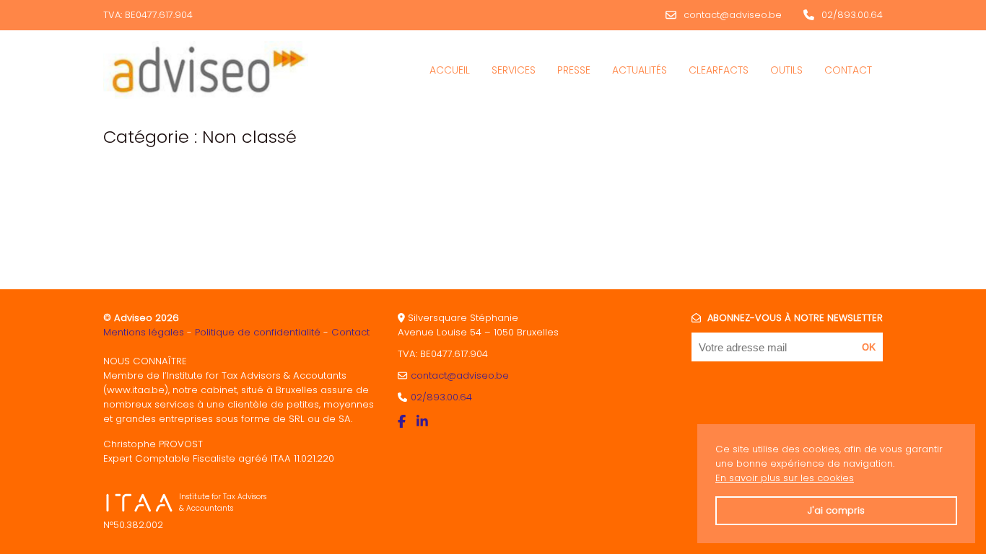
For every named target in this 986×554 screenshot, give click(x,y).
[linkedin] (424, 422)
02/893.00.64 (852, 15)
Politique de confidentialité (257, 332)
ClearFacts (719, 70)
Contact (848, 70)
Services (514, 70)
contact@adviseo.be (733, 15)
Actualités (639, 70)
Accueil (449, 70)
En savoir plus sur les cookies (784, 478)
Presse (573, 70)
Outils (786, 70)
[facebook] (403, 422)
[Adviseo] (205, 70)
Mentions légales (143, 332)
